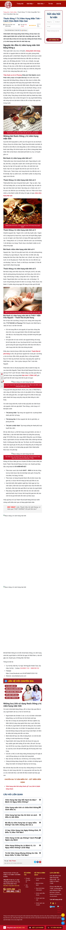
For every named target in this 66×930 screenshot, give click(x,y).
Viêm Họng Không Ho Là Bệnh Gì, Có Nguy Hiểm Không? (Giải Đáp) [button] (20, 846)
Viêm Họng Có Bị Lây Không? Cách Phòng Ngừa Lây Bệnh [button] (22, 839)
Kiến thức (40, 3)
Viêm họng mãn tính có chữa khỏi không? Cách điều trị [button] (22, 808)
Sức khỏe (27, 886)
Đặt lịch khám (37, 927)
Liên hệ (58, 3)
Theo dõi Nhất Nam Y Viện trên (12, 30)
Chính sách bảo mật (40, 899)
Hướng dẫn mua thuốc (40, 879)
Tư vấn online (56, 927)
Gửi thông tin (54, 40)
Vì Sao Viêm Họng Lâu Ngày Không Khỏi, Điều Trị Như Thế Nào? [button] (22, 831)
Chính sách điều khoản (40, 894)
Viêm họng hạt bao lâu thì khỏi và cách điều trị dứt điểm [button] (21, 816)
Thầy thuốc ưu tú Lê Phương (12, 75)
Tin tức (50, 3)
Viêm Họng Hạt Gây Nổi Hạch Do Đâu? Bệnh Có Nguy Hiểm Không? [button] (21, 801)
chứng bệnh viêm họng (33, 51)
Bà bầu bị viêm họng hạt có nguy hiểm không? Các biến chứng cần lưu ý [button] (21, 824)
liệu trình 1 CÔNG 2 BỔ (29, 375)
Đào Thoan (12, 861)
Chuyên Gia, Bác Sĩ (28, 880)
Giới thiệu (30, 3)
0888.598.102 (35, 668)
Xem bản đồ (15, 885)
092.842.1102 (7, 885)
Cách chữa (13, 12)
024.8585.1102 (24, 668)
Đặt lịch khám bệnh (39, 884)
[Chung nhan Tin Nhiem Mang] (60, 909)
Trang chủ (20, 3)
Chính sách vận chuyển (40, 904)
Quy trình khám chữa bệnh (40, 889)
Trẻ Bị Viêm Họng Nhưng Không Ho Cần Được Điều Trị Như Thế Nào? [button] (21, 854)
